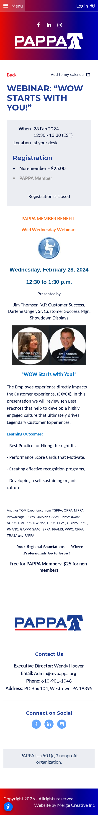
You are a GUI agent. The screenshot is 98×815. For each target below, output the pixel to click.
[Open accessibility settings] (8, 806)
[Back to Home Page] (49, 50)
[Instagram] (59, 25)
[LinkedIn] (49, 25)
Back (11, 74)
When (24, 128)
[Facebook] (38, 25)
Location (22, 142)
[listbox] (71, 74)
